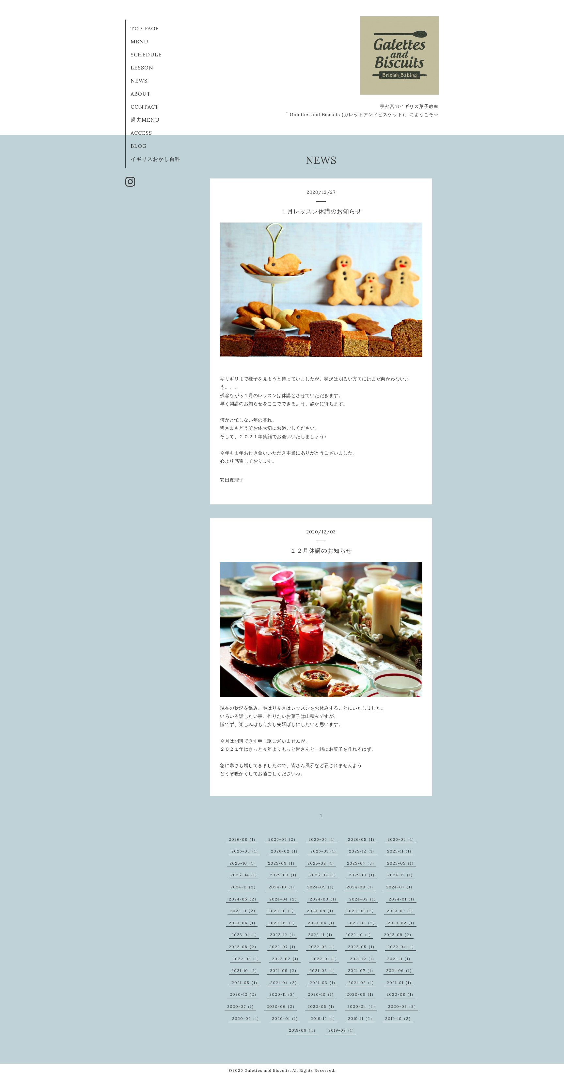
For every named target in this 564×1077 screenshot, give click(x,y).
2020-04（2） (362, 1006)
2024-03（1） (324, 899)
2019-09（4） (303, 1030)
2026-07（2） (283, 839)
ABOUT (141, 93)
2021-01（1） (400, 982)
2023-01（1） (245, 934)
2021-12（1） (363, 958)
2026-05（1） (362, 839)
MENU (140, 41)
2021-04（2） (284, 982)
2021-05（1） (245, 982)
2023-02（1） (402, 922)
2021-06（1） (400, 970)
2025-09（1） (282, 863)
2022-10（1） (359, 934)
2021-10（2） (245, 970)
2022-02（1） (286, 958)
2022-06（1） (322, 946)
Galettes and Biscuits (267, 1070)
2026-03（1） (245, 851)
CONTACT (145, 106)
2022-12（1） (283, 934)
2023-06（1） (243, 922)
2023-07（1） (401, 910)
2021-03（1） (323, 982)
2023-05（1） (282, 922)
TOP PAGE (145, 28)
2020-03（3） (403, 1006)
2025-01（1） (363, 874)
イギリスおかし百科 (155, 159)
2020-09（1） (361, 994)
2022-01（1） (325, 958)
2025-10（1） (243, 863)
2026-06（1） (322, 839)
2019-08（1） (342, 1030)
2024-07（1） (400, 887)
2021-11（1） (400, 958)
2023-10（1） (282, 910)
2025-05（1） (401, 863)
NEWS (139, 80)
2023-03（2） (362, 922)
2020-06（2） (282, 1006)
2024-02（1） (363, 899)
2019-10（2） (399, 1018)
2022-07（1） (283, 946)
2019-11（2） (361, 1018)
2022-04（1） (401, 946)
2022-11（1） (321, 934)
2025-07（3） (361, 863)
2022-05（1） (362, 946)
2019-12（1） (324, 1018)
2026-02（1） (285, 851)
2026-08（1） (243, 839)
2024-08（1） (361, 887)
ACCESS (141, 133)
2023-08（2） (361, 910)
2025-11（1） (400, 851)
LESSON (142, 67)
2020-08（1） (400, 994)
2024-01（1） (402, 899)
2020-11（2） (283, 994)
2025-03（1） (284, 874)
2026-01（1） (324, 851)
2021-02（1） (362, 982)
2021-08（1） (323, 970)
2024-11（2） (244, 887)
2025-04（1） (244, 874)
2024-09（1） (321, 887)
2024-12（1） (401, 874)
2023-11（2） (244, 910)
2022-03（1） (246, 958)
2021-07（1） (361, 970)
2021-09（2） (284, 970)
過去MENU (145, 119)
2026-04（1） (401, 839)
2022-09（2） (399, 934)
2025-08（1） (321, 863)
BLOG (139, 146)
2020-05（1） (322, 1006)
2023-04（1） (322, 922)
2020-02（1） (246, 1018)
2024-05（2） (243, 899)
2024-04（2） (284, 899)
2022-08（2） (243, 946)
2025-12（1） (362, 851)
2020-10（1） (322, 994)
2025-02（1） (323, 874)
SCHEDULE (146, 54)
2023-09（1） (321, 910)
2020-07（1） (241, 1006)
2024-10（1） (282, 887)
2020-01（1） (286, 1018)
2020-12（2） (244, 994)
